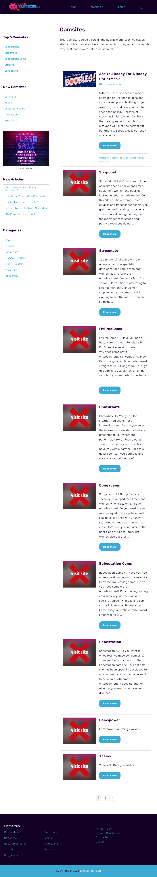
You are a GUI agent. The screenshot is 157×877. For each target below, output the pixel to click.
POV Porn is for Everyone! (20, 214)
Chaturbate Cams (15, 108)
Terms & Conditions (107, 833)
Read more (110, 145)
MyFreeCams (110, 329)
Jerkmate (10, 96)
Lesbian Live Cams (16, 258)
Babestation (116, 157)
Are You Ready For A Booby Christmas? (20, 189)
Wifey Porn (11, 270)
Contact (101, 841)
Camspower (109, 720)
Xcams (105, 756)
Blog (126, 157)
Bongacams (109, 485)
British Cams (136, 157)
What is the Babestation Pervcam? (25, 196)
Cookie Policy (104, 837)
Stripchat (108, 172)
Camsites (104, 161)
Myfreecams (51, 843)
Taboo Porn (11, 276)
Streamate (108, 251)
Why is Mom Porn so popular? (22, 202)
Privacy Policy (104, 828)
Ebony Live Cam (14, 264)
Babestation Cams (115, 563)
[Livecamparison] (24, 7)
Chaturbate (109, 407)
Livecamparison (90, 870)
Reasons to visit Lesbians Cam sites (26, 208)
